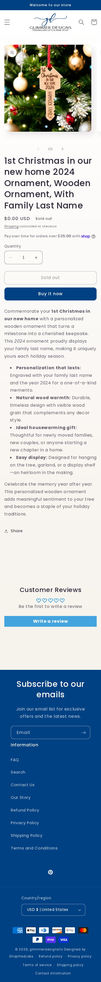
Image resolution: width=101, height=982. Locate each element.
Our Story (21, 797)
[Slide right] (63, 149)
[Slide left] (38, 149)
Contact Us (22, 785)
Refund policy (51, 956)
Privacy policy (80, 956)
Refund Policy (25, 810)
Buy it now (50, 294)
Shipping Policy (26, 835)
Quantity (12, 246)
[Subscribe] (84, 732)
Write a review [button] (50, 621)
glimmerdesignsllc (46, 949)
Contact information (53, 973)
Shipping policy (70, 965)
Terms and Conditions (34, 848)
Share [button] (17, 531)
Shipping (11, 226)
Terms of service (37, 965)
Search (18, 772)
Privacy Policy (25, 823)
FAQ (15, 759)
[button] (7, 22)
